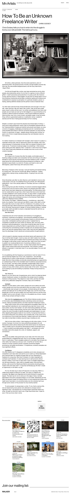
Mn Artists (9, 3)
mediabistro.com (17, 299)
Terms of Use (66, 491)
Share (16, 9)
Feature (4, 9)
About (15, 491)
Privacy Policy (60, 491)
